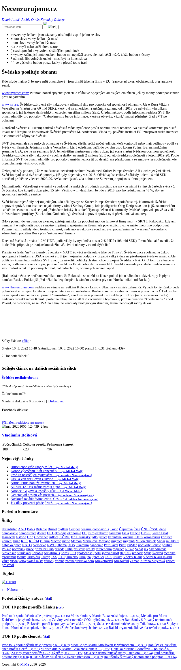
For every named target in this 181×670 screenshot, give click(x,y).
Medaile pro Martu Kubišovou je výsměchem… (109, 645)
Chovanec (41, 537)
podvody (144, 545)
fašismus (115, 533)
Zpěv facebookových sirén (84, 627)
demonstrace (27, 533)
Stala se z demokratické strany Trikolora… (131, 624)
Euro (91, 533)
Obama (62, 545)
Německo (39, 545)
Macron (56, 541)
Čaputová (126, 529)
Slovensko (9, 553)
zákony (49, 561)
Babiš (31, 529)
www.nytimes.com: (15, 93)
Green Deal (160, 533)
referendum (104, 549)
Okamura (82, 545)
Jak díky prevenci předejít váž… (51, 503)
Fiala (125, 533)
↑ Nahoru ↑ (12, 589)
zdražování (121, 561)
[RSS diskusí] (62, 27)
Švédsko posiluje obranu (20, 377)
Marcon (76, 541)
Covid (114, 529)
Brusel (52, 529)
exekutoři (101, 533)
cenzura (86, 529)
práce (30, 549)
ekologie (60, 533)
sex (146, 549)
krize (16, 541)
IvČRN (64, 537)
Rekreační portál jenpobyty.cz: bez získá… (61, 624)
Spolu (96, 553)
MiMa (24, 664)
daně (162, 529)
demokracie (10, 533)
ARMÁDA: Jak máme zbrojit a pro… (48, 487)
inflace (53, 537)
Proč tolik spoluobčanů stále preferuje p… (36, 616)
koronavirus (151, 537)
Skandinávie (157, 549)
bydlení (63, 529)
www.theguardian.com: (18, 287)
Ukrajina (85, 557)
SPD (73, 553)
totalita (21, 557)
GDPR (146, 533)
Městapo (104, 541)
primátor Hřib (44, 549)
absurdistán (9, 529)
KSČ (24, 541)
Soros (65, 553)
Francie (135, 533)
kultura (45, 541)
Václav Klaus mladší (157, 557)
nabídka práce (11, 545)
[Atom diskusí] (64, 27)
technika (169, 553)
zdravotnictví (104, 561)
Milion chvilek (146, 541)
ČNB (145, 529)
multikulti (172, 541)
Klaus (138, 537)
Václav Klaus (132, 557)
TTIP (61, 557)
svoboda (137, 553)
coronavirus (100, 529)
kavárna (128, 537)
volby (22, 561)
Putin (69, 549)
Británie (41, 529)
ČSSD (153, 529)
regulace (118, 549)
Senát (139, 549)
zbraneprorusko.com (79, 561)
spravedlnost (110, 553)
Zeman (135, 561)
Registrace (37, 422)
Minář (161, 541)
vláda (14, 561)
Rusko (129, 549)
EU (84, 533)
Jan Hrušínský (80, 537)
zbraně (59, 561)
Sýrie (147, 553)
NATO (27, 545)
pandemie (96, 545)
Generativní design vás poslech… (52, 495)
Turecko (72, 557)
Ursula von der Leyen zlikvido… (45, 479)
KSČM (34, 541)
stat (48, 598)
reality (90, 549)
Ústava (117, 557)
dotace (41, 533)
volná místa (35, 561)
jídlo (94, 537)
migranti (129, 541)
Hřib (30, 537)
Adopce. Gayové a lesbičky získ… (46, 491)
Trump (45, 557)
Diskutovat (56, 401)
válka (25, 341)
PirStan (132, 545)
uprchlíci (98, 557)
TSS (54, 557)
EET (50, 533)
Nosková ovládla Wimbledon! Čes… (54, 499)
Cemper (74, 529)
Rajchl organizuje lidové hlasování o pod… (144, 627)
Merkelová (90, 541)
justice (102, 537)
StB (128, 553)
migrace (116, 541)
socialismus (52, 553)
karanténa (115, 537)
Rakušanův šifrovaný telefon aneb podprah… (140, 657)
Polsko (6, 549)
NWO (51, 545)
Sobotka (37, 553)
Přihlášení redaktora (15, 422)
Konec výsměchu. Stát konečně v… (47, 471)
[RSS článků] (59, 27)
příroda (59, 549)
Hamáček (8, 537)
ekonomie (74, 533)
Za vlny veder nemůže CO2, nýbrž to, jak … (88, 620)
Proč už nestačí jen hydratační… (51, 475)
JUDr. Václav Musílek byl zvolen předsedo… (66, 657)
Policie (156, 545)
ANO (22, 529)
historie (21, 537)
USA (108, 557)
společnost (84, 553)
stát (122, 553)
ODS (71, 545)
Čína (137, 529)
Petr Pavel (111, 545)
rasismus (79, 549)
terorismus (9, 557)
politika (167, 545)
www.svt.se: (10, 104)
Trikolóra (33, 557)
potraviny (18, 549)
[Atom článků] (61, 27)
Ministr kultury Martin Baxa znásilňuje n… (105, 616)
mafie (66, 541)
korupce (166, 537)
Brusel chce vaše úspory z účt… (44, 467)
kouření (7, 541)
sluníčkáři (24, 553)
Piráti (122, 545)
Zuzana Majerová (152, 561)
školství (157, 553)
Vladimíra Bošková (19, 435)
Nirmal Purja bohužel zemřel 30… (46, 483)
